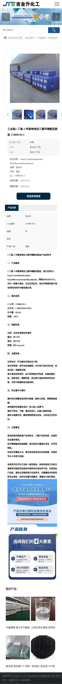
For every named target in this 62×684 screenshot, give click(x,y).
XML (52, 676)
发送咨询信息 (34, 196)
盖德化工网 (14, 680)
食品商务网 (25, 680)
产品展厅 (41, 38)
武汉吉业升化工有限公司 (38, 676)
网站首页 (29, 38)
